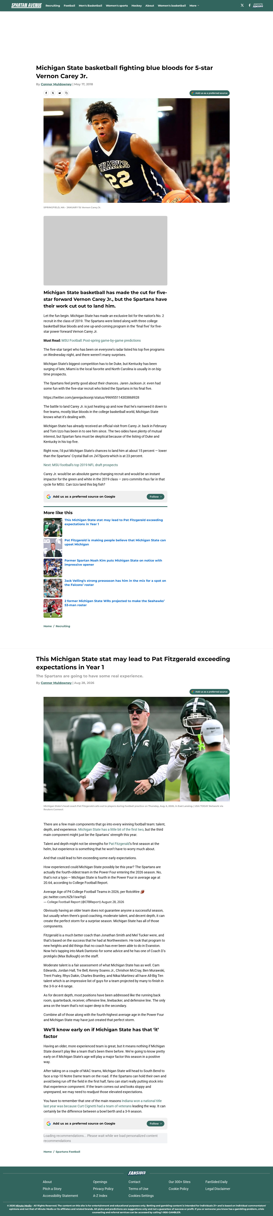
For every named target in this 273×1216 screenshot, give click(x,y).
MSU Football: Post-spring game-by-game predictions (101, 340)
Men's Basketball (90, 5)
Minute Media (24, 1205)
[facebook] (249, 5)
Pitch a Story (52, 1189)
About (149, 5)
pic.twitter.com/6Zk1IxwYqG (65, 897)
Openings (100, 1182)
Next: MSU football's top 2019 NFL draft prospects (81, 465)
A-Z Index (100, 1196)
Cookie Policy (179, 1189)
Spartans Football (68, 1151)
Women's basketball (172, 5)
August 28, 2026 (113, 902)
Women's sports (117, 5)
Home (48, 626)
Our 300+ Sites (179, 1182)
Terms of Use (138, 1189)
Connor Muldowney (56, 84)
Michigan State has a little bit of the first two (111, 829)
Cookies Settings (141, 1196)
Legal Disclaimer (217, 1189)
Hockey (137, 5)
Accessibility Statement (60, 1196)
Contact (134, 1182)
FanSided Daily (216, 1182)
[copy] (66, 93)
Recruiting (53, 5)
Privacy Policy (103, 1189)
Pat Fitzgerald (119, 844)
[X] (242, 5)
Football (69, 5)
